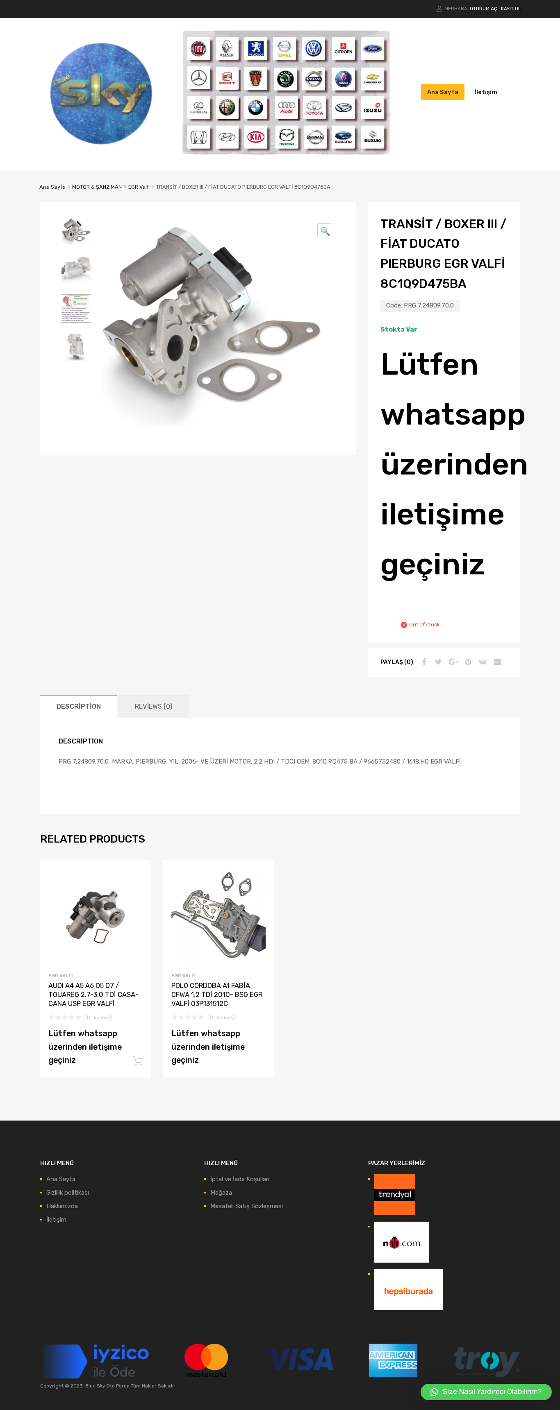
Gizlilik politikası (67, 1192)
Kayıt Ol (511, 8)
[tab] (78, 706)
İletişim (486, 92)
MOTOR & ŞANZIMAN (97, 187)
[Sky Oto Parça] (101, 152)
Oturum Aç (483, 8)
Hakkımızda (62, 1206)
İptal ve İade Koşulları (239, 1179)
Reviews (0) (153, 706)
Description (79, 706)
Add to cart (138, 1061)
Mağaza (221, 1192)
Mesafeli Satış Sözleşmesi (246, 1206)
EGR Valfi (139, 187)
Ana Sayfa (442, 92)
